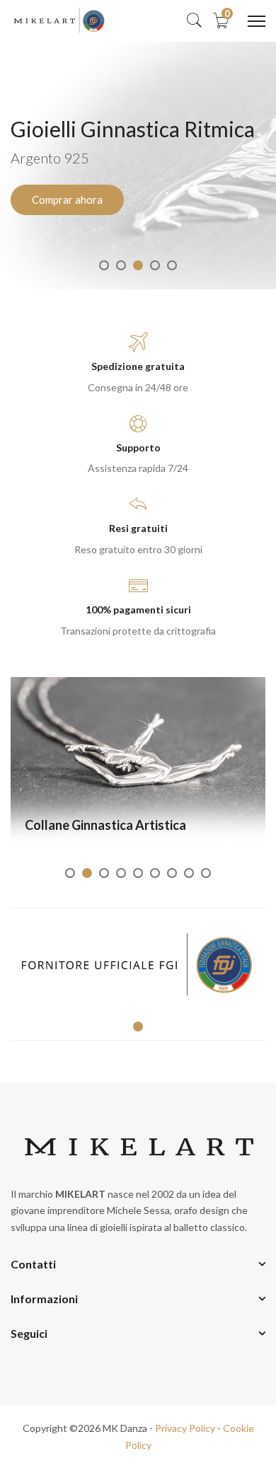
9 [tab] (206, 873)
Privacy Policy (185, 1428)
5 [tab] (172, 265)
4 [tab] (155, 265)
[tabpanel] (138, 165)
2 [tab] (121, 265)
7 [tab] (172, 873)
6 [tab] (155, 873)
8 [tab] (189, 873)
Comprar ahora (67, 199)
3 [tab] (138, 265)
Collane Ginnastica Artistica (105, 825)
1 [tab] (104, 265)
